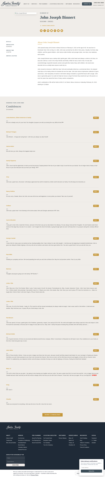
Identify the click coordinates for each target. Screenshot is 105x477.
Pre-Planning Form (36, 440)
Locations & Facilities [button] (56, 3)
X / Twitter (94, 440)
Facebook (94, 438)
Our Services (21, 438)
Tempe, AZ (71, 442)
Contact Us (87, 3)
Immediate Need (22, 442)
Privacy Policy (83, 445)
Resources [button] (76, 3)
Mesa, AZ (71, 438)
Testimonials (9, 440)
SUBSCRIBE (15, 465)
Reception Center (47, 440)
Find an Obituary (62, 438)
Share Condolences (47, 26)
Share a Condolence (52, 414)
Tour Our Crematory (48, 445)
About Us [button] (26, 3)
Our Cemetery (46, 442)
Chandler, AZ (72, 445)
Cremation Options (22, 447)
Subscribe (91, 471)
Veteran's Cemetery (85, 442)
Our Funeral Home (47, 438)
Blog (81, 440)
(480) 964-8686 (99, 2)
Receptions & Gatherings (24, 440)
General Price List (22, 449)
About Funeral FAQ (36, 442)
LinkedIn (94, 442)
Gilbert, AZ (71, 440)
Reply (96, 117)
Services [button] (34, 3)
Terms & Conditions (84, 447)
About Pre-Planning (36, 438)
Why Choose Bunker (11, 442)
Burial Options (21, 445)
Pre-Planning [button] (43, 3)
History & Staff (9, 438)
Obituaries (69, 3)
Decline (79, 473)
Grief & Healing (83, 438)
